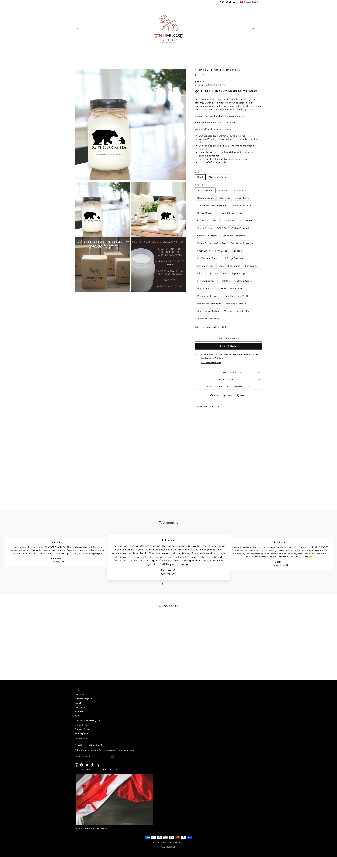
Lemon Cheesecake (229, 265)
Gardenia (237, 250)
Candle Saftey (81, 725)
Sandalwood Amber (208, 311)
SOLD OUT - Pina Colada (229, 288)
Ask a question (228, 379)
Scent (199, 185)
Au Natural (240, 190)
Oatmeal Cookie (244, 280)
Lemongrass (252, 265)
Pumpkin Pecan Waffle (236, 295)
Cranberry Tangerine (234, 235)
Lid (197, 172)
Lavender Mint (205, 265)
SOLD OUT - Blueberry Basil (212, 205)
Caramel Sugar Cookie (230, 212)
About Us (79, 711)
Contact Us (80, 694)
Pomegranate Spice (208, 295)
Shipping (199, 85)
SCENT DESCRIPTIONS (228, 372)
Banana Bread (205, 197)
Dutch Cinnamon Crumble (211, 243)
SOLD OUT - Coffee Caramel (233, 228)
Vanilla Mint (243, 311)
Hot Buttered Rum (207, 258)
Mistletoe (225, 280)
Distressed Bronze (218, 177)
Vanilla (228, 311)
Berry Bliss (224, 197)
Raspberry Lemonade (209, 303)
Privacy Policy (81, 738)
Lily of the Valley (217, 273)
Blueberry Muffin (242, 205)
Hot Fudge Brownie (232, 258)
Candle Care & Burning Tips (228, 386)
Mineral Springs (206, 280)
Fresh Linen (203, 250)
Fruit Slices (221, 250)
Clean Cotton (204, 228)
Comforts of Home (207, 235)
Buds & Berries (205, 212)
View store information (211, 362)
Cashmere (228, 220)
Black (200, 177)
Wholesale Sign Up (83, 698)
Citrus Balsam (246, 220)
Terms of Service (83, 729)
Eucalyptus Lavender (242, 243)
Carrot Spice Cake (207, 220)
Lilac (200, 273)
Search (78, 703)
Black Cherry (242, 197)
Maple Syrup (238, 273)
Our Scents (80, 707)
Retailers (79, 690)
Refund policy (81, 733)
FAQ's (77, 716)
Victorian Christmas (208, 318)
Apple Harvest (205, 190)
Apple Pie (223, 190)
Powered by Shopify (168, 847)
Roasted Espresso (236, 303)
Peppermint (203, 288)
